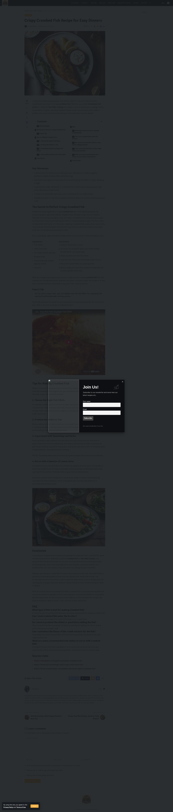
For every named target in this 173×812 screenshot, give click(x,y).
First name (86, 401)
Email (85, 409)
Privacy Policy (8, 807)
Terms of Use (21, 807)
